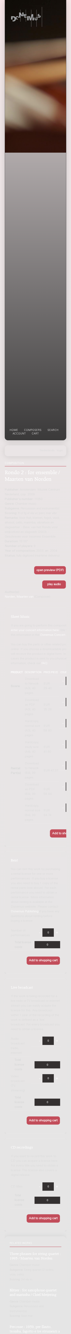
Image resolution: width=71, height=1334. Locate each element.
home (14, 430)
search (53, 430)
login (60, 450)
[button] (50, 570)
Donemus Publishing (24, 911)
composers (33, 430)
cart (35, 434)
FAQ (44, 663)
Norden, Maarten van (19, 596)
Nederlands (47, 450)
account (19, 434)
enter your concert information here (35, 630)
